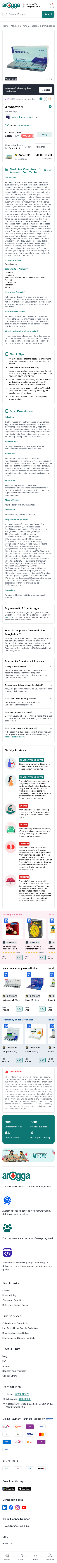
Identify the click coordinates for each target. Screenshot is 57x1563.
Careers (6, 1290)
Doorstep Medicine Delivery (16, 1333)
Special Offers (9, 1375)
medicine (9, 617)
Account (6, 1366)
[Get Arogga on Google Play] (8, 1489)
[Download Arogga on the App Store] (24, 1489)
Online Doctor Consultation (15, 1323)
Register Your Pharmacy (14, 1371)
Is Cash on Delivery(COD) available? (21, 699)
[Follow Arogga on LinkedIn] (4, 1507)
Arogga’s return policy (14, 737)
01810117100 (25, 1399)
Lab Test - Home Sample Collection (20, 1328)
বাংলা (49, 170)
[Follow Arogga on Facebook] (11, 1507)
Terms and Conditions (13, 1300)
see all (51, 914)
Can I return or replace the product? (21, 728)
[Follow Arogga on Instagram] (17, 1507)
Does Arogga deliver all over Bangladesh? (24, 685)
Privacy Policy (9, 1295)
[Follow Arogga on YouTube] (24, 1507)
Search (48, 14)
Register (45, 90)
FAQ (4, 1361)
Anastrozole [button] (23, 125)
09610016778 (22, 1394)
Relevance (40, 147)
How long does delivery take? (18, 712)
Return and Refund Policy (15, 1305)
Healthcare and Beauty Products (18, 1338)
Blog (4, 1356)
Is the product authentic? (16, 667)
